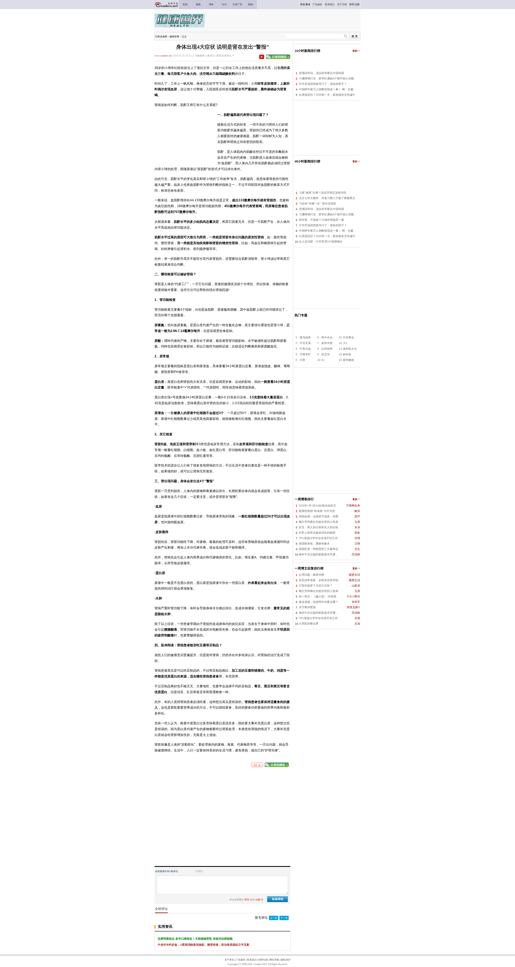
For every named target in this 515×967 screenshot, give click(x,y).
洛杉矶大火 (350, 348)
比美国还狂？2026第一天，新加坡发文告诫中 (327, 94)
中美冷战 (305, 348)
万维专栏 (305, 354)
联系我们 (252, 959)
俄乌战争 (305, 337)
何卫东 (325, 354)
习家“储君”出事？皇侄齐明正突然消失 (322, 192)
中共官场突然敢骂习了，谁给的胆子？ (323, 83)
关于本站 (229, 959)
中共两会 (348, 337)
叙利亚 (347, 354)
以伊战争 (327, 348)
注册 (357, 4)
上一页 (273, 918)
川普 (302, 360)
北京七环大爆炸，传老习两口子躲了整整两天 (327, 198)
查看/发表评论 (223, 55)
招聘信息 (263, 959)
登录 (351, 4)
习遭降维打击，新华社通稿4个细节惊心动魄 (326, 78)
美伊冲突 (327, 343)
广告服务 (240, 959)
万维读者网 (161, 36)
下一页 (284, 918)
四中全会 (327, 337)
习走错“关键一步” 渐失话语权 (317, 203)
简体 (302, 4)
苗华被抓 (348, 360)
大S (345, 343)
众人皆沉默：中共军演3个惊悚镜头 (321, 241)
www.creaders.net (163, 55)
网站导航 (274, 959)
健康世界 (174, 36)
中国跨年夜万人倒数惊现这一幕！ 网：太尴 (326, 89)
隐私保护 (285, 959)
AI (322, 360)
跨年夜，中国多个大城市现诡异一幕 (321, 219)
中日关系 (305, 343)
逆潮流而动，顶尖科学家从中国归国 (321, 73)
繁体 (308, 4)
